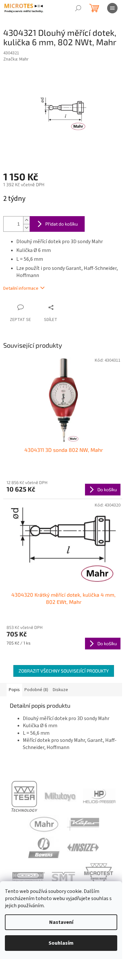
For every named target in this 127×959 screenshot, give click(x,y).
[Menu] (112, 8)
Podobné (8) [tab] (36, 690)
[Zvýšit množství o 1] (26, 220)
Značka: (16, 59)
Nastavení (61, 922)
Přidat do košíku (61, 224)
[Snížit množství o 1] (26, 227)
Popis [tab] (14, 690)
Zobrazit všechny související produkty (64, 671)
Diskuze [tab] (60, 690)
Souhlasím (61, 943)
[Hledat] (78, 8)
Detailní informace (20, 288)
